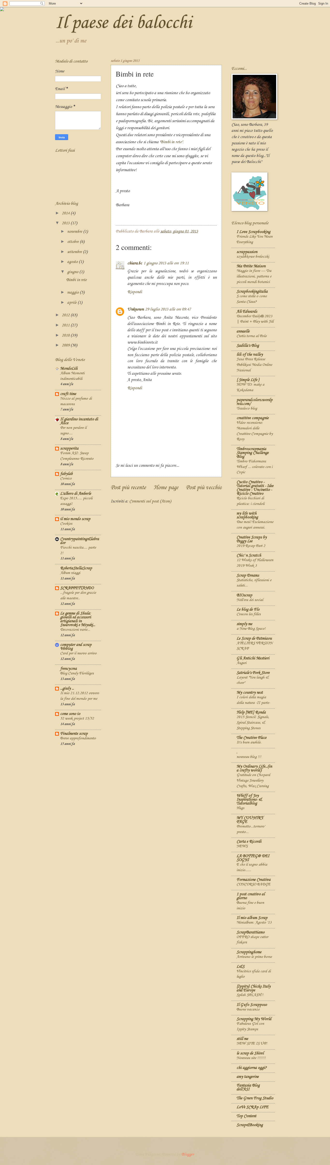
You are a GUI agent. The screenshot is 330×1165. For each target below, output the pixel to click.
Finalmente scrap (74, 733)
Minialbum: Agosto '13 (254, 922)
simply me (244, 624)
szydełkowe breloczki (253, 256)
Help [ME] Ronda (251, 712)
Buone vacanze (248, 1009)
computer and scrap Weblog (76, 646)
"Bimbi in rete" (171, 142)
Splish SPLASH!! (250, 995)
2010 (66, 335)
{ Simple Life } (248, 379)
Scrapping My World (254, 1019)
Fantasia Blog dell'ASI (248, 1087)
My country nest (250, 692)
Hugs (240, 808)
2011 (66, 325)
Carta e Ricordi (249, 841)
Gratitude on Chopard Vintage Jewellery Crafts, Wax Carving (253, 780)
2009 (66, 345)
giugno (73, 272)
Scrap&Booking (250, 1125)
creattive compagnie (253, 418)
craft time (68, 393)
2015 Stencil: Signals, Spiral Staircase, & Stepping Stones (253, 722)
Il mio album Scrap (252, 917)
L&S (240, 966)
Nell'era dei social (250, 600)
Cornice (66, 478)
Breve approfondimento (78, 738)
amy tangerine (248, 1076)
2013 (66, 223)
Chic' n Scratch (249, 555)
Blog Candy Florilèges (77, 673)
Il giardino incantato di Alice (79, 421)
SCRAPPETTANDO (77, 588)
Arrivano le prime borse (254, 956)
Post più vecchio (204, 487)
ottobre (73, 241)
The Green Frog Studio (255, 1098)
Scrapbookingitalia (252, 291)
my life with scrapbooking (247, 515)
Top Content (246, 1116)
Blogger (187, 1154)
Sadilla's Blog (248, 345)
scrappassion (247, 251)
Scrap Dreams (248, 575)
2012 (66, 315)
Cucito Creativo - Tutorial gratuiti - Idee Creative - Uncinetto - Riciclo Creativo (255, 488)
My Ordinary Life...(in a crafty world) (254, 768)
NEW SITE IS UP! (252, 1043)
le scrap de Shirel (250, 1053)
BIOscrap (244, 595)
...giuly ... (67, 688)
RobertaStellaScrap (76, 568)
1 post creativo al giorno (251, 896)
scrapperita (69, 448)
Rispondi (134, 292)
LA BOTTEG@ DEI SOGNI (253, 858)
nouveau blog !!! (249, 757)
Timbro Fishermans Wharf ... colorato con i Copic (255, 466)
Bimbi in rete (76, 279)
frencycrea (68, 668)
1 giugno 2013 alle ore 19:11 (166, 263)
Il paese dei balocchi (123, 23)
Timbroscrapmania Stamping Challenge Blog (253, 452)
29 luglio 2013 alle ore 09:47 (168, 309)
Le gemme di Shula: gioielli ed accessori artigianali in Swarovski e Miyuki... (77, 619)
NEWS (242, 846)
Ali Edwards (247, 311)
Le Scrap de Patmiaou (254, 638)
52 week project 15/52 (77, 718)
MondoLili (69, 368)
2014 (66, 213)
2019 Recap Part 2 (251, 546)
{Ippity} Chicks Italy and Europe (254, 988)
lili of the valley (250, 354)
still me (242, 1038)
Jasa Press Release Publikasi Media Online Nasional (254, 364)
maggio (73, 292)
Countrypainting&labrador (79, 541)
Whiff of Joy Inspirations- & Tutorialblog (249, 799)
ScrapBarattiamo (251, 932)
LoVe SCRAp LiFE (252, 1107)
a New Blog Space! (251, 628)
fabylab (66, 473)
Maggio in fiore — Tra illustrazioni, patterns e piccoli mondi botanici (254, 276)
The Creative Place (251, 737)
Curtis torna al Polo (252, 336)
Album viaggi (70, 573)
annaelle (243, 331)
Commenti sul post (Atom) (150, 501)
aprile (72, 302)
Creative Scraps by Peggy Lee (252, 539)
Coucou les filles (249, 614)
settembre (75, 251)
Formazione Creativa (254, 879)
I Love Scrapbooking (253, 231)
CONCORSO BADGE (253, 884)
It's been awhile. (249, 742)
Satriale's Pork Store (253, 672)
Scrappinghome (249, 952)
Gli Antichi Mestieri (253, 658)
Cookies (66, 523)
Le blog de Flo (248, 609)
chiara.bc (134, 263)
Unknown (135, 309)
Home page (166, 487)
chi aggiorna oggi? (252, 1067)
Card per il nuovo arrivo (78, 653)
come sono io (70, 713)
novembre (75, 231)
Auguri (241, 663)
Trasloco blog (247, 408)
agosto (73, 261)
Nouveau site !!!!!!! (251, 1058)
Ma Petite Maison (251, 266)
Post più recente (128, 487)
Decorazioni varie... (75, 629)
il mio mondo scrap (75, 519)
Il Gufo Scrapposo (252, 1004)
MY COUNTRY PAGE (250, 819)
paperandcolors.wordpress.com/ (255, 401)
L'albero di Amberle (75, 493)
